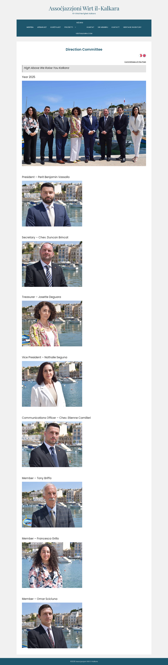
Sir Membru (103, 27)
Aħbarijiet (42, 27)
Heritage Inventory (132, 27)
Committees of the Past (135, 62)
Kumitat (90, 27)
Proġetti (68, 27)
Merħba (30, 27)
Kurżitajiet (56, 27)
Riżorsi (80, 22)
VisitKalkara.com (84, 33)
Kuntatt (116, 27)
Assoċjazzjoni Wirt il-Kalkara (84, 8)
